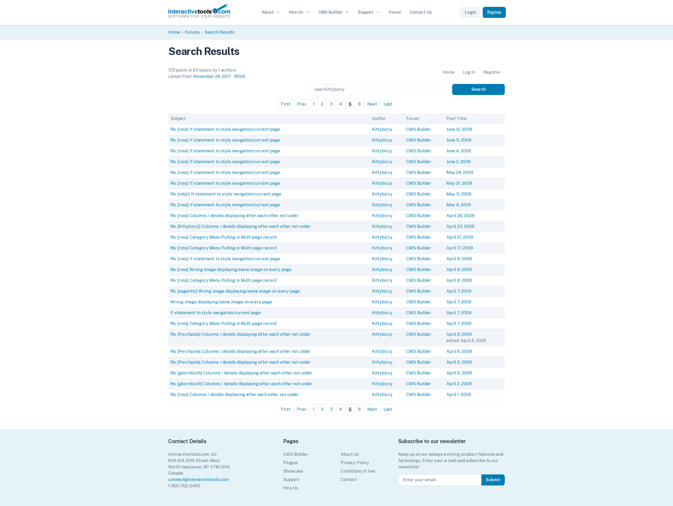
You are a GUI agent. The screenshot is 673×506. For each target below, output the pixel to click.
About (268, 12)
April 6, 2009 (459, 334)
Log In (469, 72)
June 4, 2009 (458, 150)
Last (388, 104)
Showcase (293, 471)
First (285, 104)
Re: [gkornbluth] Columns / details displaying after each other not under (241, 372)
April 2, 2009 (459, 383)
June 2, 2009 (458, 161)
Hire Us (296, 12)
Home (174, 32)
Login (470, 12)
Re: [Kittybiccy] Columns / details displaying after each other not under (240, 226)
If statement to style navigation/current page (215, 312)
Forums (192, 32)
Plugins (290, 462)
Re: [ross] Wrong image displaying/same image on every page (230, 269)
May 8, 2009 (458, 204)
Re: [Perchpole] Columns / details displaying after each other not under (240, 334)
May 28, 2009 (459, 172)
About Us (350, 454)
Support (366, 12)
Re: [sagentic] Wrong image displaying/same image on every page (235, 291)
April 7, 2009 (458, 291)
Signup (494, 12)
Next (372, 104)
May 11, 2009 (458, 194)
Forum (395, 12)
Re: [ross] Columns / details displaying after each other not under (234, 215)
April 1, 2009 (458, 394)
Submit (493, 479)
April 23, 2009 (460, 226)
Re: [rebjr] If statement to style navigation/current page (225, 194)
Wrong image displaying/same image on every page (221, 301)
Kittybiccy (382, 129)
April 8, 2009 (459, 258)
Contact (349, 479)
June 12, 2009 (459, 129)
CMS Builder (330, 12)
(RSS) (239, 76)
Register (492, 72)
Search (478, 89)
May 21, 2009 (459, 183)
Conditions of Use (358, 471)
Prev (301, 104)
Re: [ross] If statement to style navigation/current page (225, 129)
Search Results (219, 32)
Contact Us (421, 12)
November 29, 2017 (212, 76)
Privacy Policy (355, 462)
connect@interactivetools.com (198, 479)
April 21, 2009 (459, 237)
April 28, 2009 (460, 215)
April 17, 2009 (459, 248)
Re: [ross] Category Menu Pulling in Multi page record (223, 237)
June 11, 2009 (458, 140)
